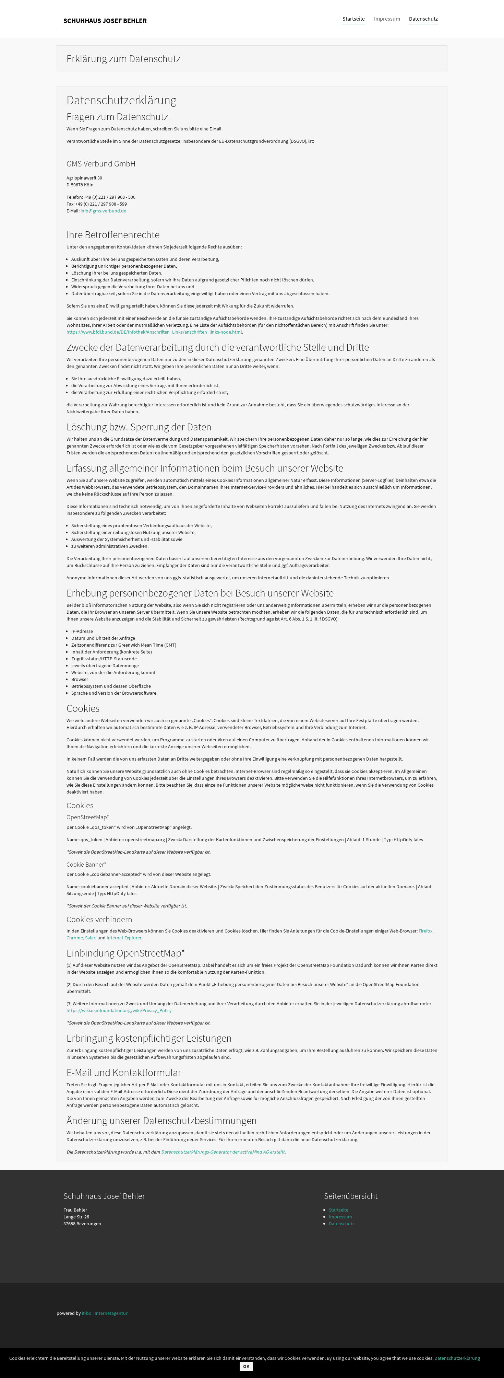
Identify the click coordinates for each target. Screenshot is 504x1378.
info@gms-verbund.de (103, 211)
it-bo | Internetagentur (105, 1313)
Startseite (338, 1210)
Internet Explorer (124, 938)
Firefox (425, 931)
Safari (90, 938)
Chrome (75, 938)
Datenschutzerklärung (457, 1358)
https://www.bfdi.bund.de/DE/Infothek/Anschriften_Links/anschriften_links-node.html (154, 332)
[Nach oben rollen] (490, 1364)
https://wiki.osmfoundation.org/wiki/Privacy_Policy (119, 1010)
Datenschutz (342, 1223)
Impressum (340, 1217)
